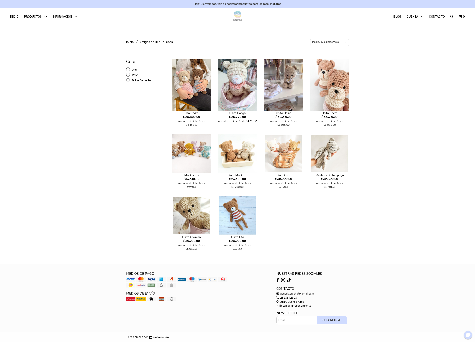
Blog (397, 16)
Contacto (437, 16)
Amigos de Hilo (150, 42)
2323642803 (288, 297)
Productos (33, 16)
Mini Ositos (191, 175)
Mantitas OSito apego (329, 175)
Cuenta (413, 16)
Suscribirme (331, 320)
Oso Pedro (191, 113)
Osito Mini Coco (237, 175)
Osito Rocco (330, 113)
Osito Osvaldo (191, 237)
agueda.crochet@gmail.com (296, 293)
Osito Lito (237, 237)
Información (63, 16)
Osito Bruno (283, 113)
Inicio (14, 16)
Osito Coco (283, 175)
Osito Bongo (237, 113)
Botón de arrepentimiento (295, 305)
